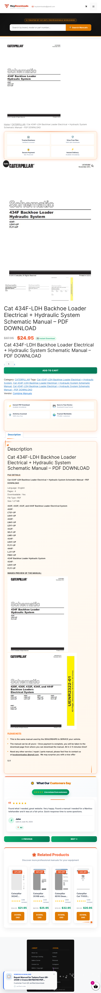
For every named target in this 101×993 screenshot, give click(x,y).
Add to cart (50, 370)
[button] (92, 166)
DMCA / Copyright (37, 968)
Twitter (54, 956)
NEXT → (74, 839)
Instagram (55, 964)
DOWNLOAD (17, 916)
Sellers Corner (36, 960)
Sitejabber (49, 982)
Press (33, 972)
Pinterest (55, 960)
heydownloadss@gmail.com (44, 6)
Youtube (55, 972)
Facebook (55, 968)
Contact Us (35, 964)
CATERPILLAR (18, 124)
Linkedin (54, 953)
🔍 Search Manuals (78, 27)
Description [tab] (14, 434)
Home (7, 124)
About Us (34, 953)
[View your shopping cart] (86, 6)
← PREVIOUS (26, 839)
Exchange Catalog (37, 956)
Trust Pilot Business (38, 982)
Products (57, 982)
